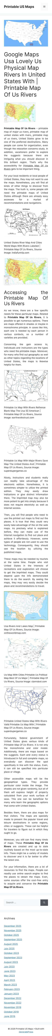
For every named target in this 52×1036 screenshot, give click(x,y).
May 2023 (9, 975)
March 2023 (10, 984)
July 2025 (9, 948)
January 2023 (11, 993)
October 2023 (11, 953)
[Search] (44, 902)
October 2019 (11, 1011)
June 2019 (9, 1016)
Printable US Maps (19, 7)
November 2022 (12, 1002)
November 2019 (12, 1007)
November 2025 (12, 930)
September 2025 (13, 939)
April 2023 (9, 980)
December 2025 (12, 926)
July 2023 (9, 966)
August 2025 (11, 944)
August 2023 (11, 962)
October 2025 (11, 935)
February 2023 (12, 989)
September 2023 (13, 957)
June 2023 (9, 971)
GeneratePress (26, 1032)
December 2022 (12, 998)
